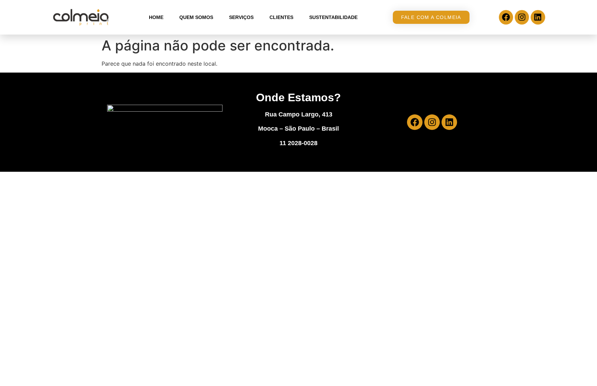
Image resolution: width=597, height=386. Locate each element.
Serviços (241, 17)
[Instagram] (522, 17)
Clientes (281, 17)
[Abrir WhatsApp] (579, 368)
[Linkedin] (538, 17)
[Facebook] (506, 17)
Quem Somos (196, 17)
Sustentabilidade (333, 17)
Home (156, 17)
